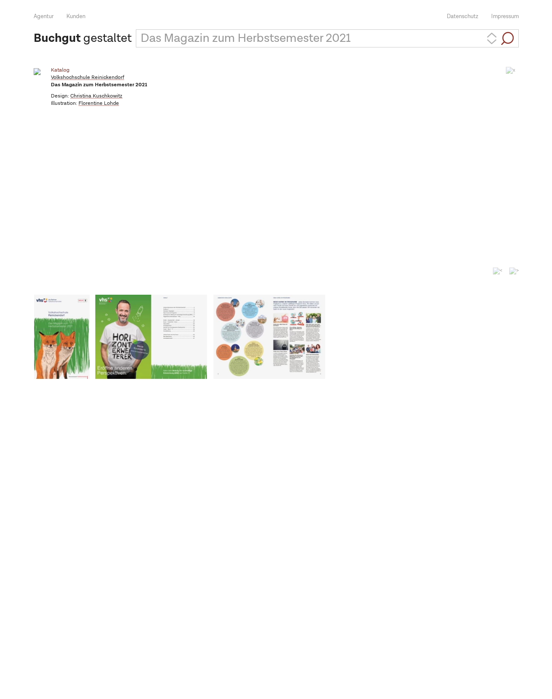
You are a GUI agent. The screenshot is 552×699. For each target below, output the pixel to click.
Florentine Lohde (98, 103)
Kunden (75, 16)
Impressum (505, 16)
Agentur (43, 16)
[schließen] (510, 70)
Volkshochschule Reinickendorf (87, 77)
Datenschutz (462, 16)
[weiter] (514, 274)
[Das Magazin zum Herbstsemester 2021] (62, 337)
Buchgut (57, 38)
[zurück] (497, 271)
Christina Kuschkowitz (96, 96)
